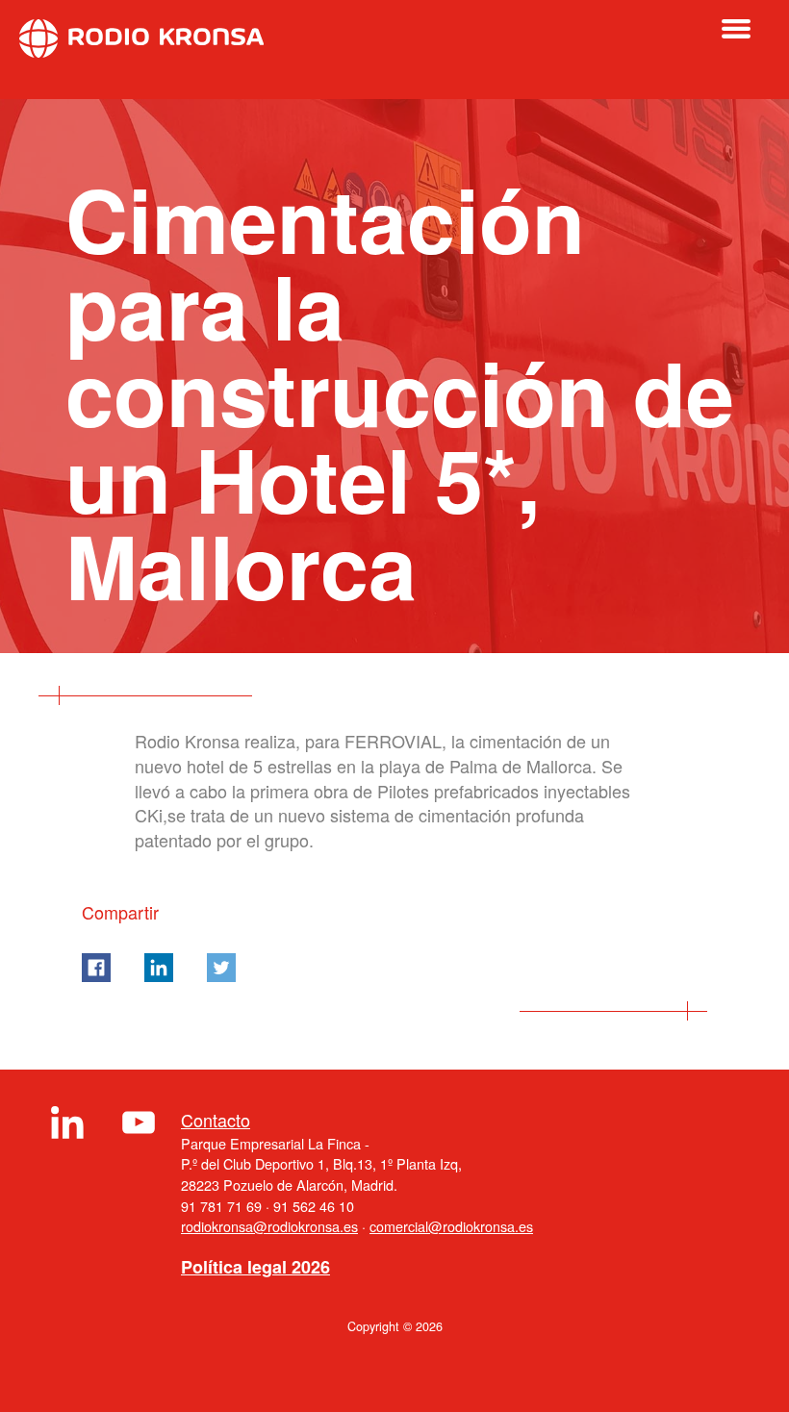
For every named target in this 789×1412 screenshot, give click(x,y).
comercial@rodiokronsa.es (451, 1226)
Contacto (215, 1120)
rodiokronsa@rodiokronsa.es (269, 1226)
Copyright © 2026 (395, 1326)
